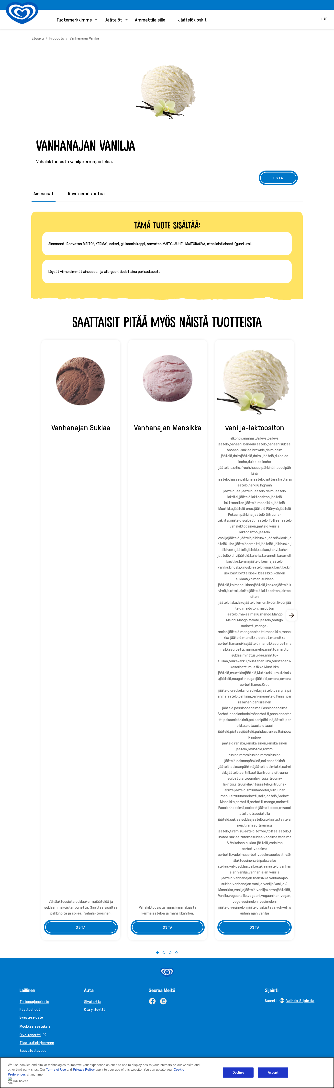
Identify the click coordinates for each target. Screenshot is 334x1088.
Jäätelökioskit (192, 19)
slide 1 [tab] (157, 952)
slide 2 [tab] (164, 952)
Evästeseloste (31, 1017)
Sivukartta (92, 1001)
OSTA (278, 177)
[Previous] (42, 615)
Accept (273, 1072)
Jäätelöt (113, 19)
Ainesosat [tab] (43, 193)
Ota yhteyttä (94, 1009)
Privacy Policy (84, 1069)
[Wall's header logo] (22, 13)
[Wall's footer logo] (167, 972)
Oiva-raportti (30, 1034)
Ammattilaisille (150, 19)
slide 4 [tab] (176, 952)
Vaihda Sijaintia (300, 1000)
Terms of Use (56, 1069)
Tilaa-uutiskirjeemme (37, 1042)
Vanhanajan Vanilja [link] (84, 38)
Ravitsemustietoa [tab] (86, 193)
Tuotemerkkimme (74, 19)
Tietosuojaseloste (34, 1001)
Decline (238, 1072)
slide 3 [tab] (170, 952)
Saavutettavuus (33, 1050)
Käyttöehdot (30, 1009)
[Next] (292, 615)
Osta (81, 927)
